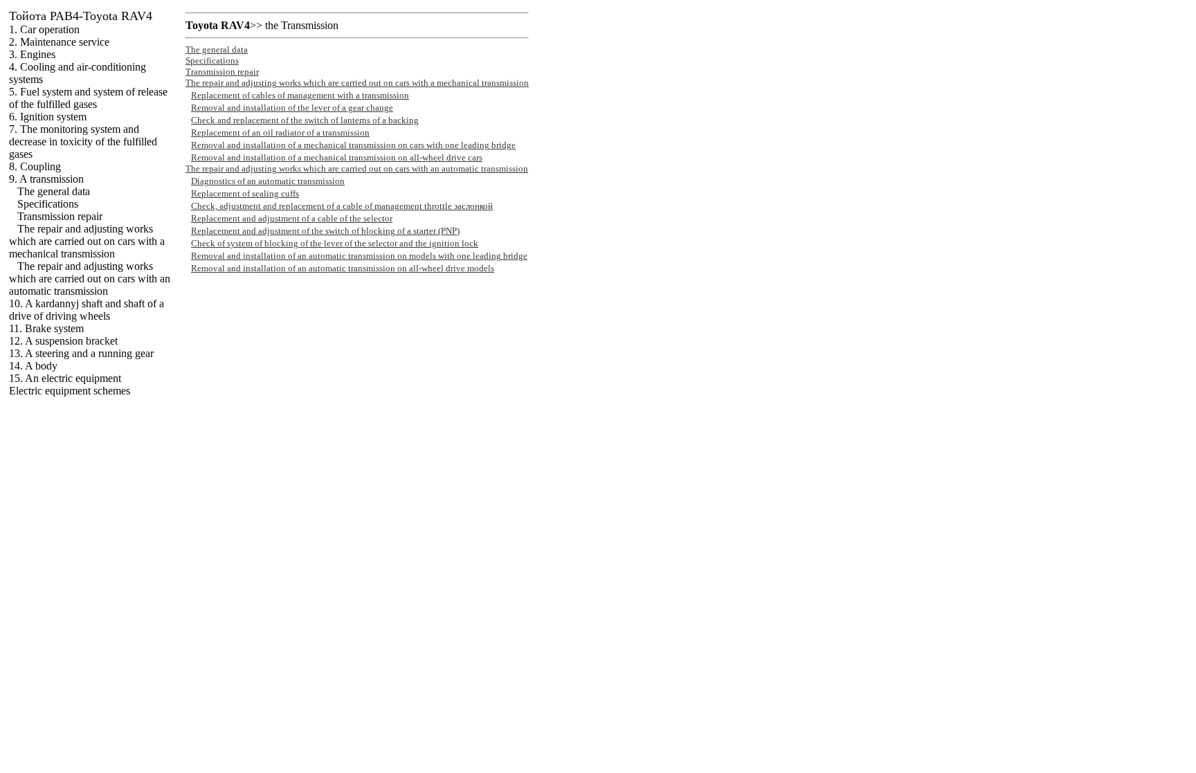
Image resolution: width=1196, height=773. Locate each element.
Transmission (309, 25)
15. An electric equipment (65, 378)
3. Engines (32, 54)
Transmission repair (59, 216)
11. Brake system (46, 328)
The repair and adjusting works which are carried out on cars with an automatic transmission (89, 278)
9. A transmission (46, 179)
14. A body (33, 366)
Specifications (47, 204)
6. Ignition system (48, 116)
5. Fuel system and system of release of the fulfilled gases (88, 98)
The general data (53, 191)
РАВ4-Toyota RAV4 (80, 16)
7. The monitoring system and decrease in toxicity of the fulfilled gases (83, 141)
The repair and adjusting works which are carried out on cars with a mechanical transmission (87, 241)
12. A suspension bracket (63, 341)
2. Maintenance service (59, 42)
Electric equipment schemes (69, 391)
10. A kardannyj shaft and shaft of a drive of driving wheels (86, 310)
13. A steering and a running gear (81, 353)
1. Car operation (44, 29)
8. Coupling (35, 166)
